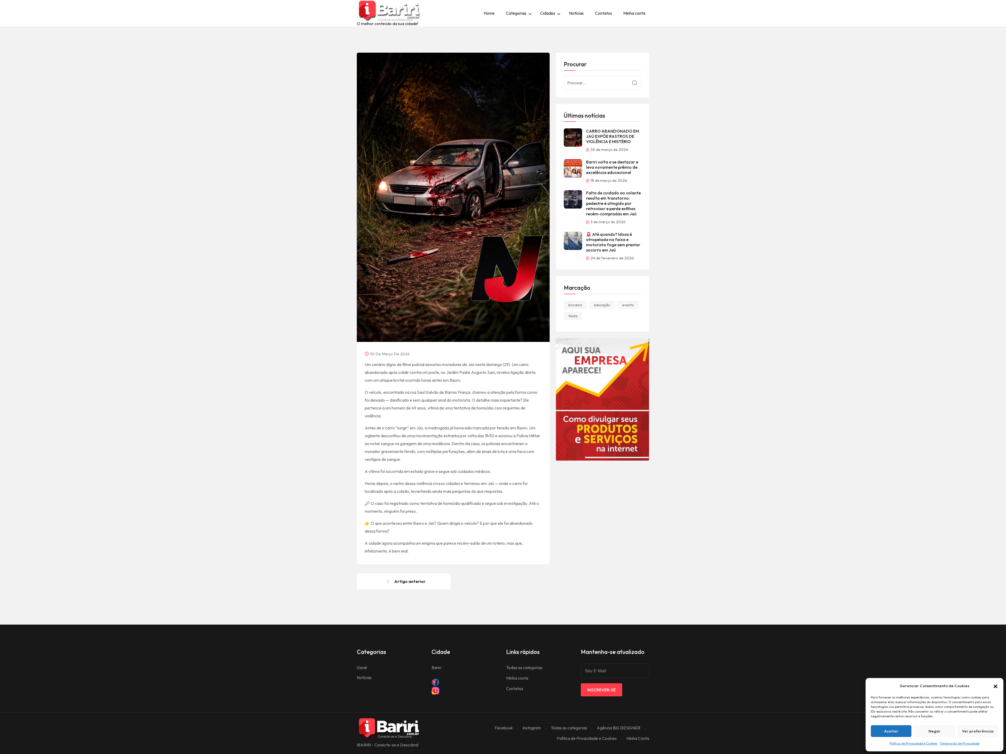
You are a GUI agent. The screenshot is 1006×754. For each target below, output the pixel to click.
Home (489, 13)
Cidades (547, 13)
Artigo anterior (409, 581)
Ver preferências (978, 731)
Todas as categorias (524, 667)
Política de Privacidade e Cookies (914, 743)
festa (572, 316)
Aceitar (891, 731)
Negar (934, 731)
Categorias (516, 13)
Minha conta (634, 13)
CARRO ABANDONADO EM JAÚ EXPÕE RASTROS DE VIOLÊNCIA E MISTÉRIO (612, 136)
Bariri (436, 667)
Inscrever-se (601, 689)
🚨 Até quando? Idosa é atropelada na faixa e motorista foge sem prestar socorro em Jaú (613, 242)
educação (602, 305)
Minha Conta (637, 738)
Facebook (504, 727)
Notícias (576, 13)
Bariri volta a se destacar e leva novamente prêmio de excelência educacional (612, 167)
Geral (362, 667)
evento (628, 305)
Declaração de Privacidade (959, 743)
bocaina (575, 305)
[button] (995, 686)
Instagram (532, 727)
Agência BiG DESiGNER (618, 727)
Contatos (603, 13)
